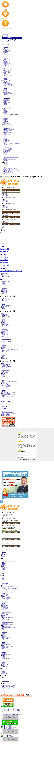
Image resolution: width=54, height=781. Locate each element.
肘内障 (5, 94)
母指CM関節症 (7, 83)
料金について (6, 49)
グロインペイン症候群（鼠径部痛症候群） (12, 114)
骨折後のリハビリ (7, 63)
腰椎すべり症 (4, 351)
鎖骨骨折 (6, 103)
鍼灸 (3, 293)
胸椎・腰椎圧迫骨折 (8, 115)
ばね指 (5, 91)
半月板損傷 (6, 131)
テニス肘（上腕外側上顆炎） (9, 95)
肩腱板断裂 (6, 101)
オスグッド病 (6, 141)
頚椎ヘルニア (6, 73)
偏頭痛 (5, 74)
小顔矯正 (6, 164)
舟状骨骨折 (6, 104)
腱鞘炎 (5, 88)
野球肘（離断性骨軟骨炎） (9, 84)
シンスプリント (7, 161)
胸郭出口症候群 (7, 92)
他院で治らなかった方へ (9, 172)
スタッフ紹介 (4, 260)
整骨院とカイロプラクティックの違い (11, 170)
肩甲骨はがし (6, 61)
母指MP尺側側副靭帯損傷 (9, 129)
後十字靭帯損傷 (7, 150)
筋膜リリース (6, 59)
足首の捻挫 (6, 153)
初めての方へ (4, 257)
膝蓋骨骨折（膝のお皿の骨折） (10, 159)
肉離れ (5, 137)
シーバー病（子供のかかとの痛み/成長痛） (12, 143)
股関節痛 (6, 152)
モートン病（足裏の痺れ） (9, 148)
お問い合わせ (6, 48)
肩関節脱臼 (6, 99)
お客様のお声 (4, 251)
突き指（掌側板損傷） (6, 339)
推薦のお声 (3, 254)
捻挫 (5, 133)
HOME (3, 226)
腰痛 (5, 109)
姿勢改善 (3, 283)
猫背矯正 (6, 58)
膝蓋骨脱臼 (6, 160)
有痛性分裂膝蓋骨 (7, 132)
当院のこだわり (5, 273)
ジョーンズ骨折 (5, 383)
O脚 (5, 142)
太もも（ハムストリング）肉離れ (10, 154)
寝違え (5, 78)
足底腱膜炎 (6, 139)
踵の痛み (3, 373)
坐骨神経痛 (6, 121)
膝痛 (5, 125)
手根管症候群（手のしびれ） (9, 93)
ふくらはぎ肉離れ (7, 147)
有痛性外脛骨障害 (7, 130)
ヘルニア (6, 120)
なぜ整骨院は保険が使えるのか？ (10, 168)
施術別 (2, 279)
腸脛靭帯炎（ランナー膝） (9, 158)
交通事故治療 (6, 65)
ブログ (3, 173)
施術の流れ (6, 47)
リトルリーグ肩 (7, 98)
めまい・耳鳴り (7, 72)
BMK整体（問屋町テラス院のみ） (10, 54)
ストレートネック (7, 70)
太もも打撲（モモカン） (6, 393)
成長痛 (5, 138)
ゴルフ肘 (3, 319)
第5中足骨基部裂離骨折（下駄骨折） (11, 157)
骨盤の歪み (6, 110)
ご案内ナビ (3, 408)
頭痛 (5, 69)
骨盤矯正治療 (6, 64)
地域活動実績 (6, 51)
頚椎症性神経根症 (5, 306)
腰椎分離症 (6, 111)
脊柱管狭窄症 (6, 123)
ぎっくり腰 (6, 118)
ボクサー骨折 (4, 329)
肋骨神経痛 (6, 112)
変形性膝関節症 (7, 134)
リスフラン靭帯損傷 (8, 149)
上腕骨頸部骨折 (7, 105)
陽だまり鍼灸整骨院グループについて (11, 271)
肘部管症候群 (6, 82)
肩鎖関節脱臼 (6, 100)
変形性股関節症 (7, 128)
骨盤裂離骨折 (6, 119)
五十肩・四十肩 (7, 102)
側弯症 (5, 113)
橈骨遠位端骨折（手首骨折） (9, 85)
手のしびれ (6, 89)
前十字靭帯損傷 (7, 151)
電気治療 (6, 62)
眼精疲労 (6, 79)
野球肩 (5, 90)
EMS (3, 282)
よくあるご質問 (4, 265)
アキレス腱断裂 (7, 140)
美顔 (5, 60)
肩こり (5, 81)
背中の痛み (6, 122)
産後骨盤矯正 (4, 406)
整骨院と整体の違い (8, 171)
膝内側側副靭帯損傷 (8, 127)
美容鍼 (5, 163)
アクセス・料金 (4, 249)
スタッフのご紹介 (7, 50)
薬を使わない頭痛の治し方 (9, 75)
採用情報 (6, 52)
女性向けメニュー (5, 401)
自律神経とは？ (7, 71)
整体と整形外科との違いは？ (9, 169)
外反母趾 (6, 144)
